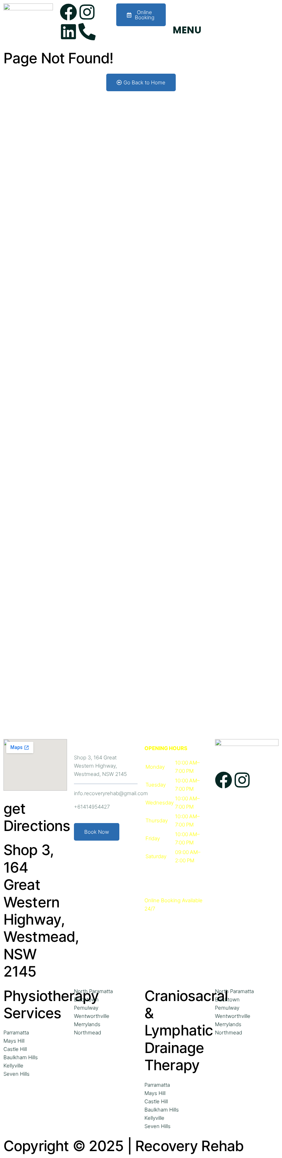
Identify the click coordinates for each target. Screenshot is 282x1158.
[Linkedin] (68, 31)
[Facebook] (68, 12)
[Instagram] (87, 12)
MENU (187, 30)
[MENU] (181, 12)
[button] (176, 816)
